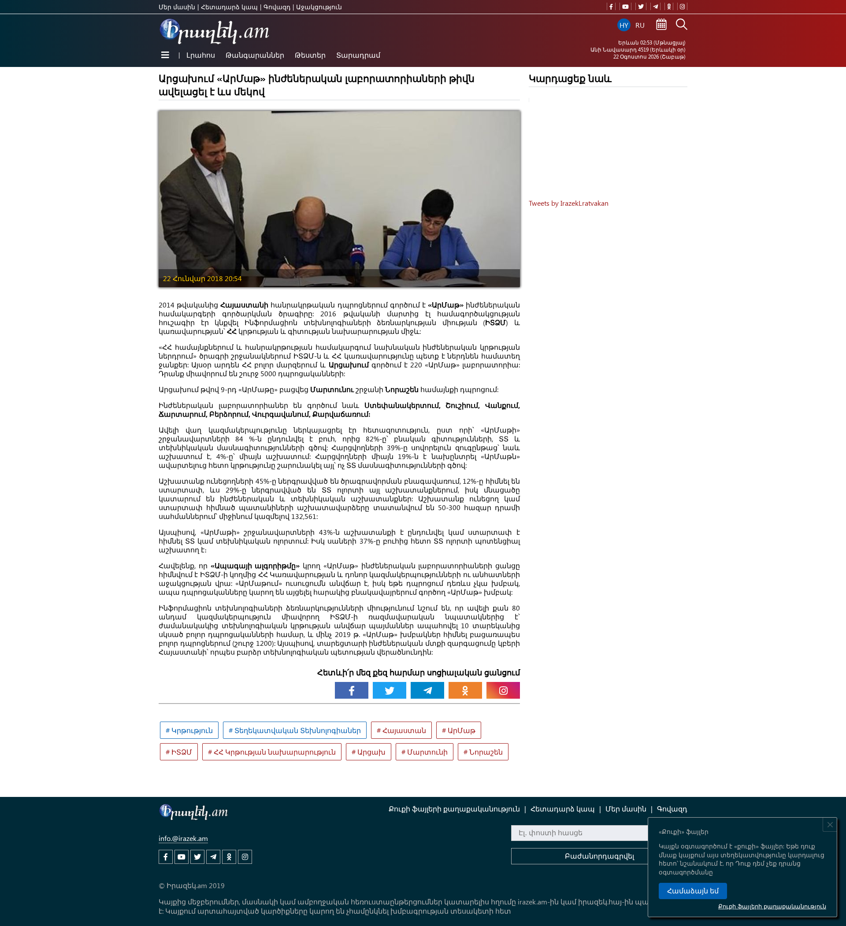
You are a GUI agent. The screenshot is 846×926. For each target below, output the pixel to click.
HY (624, 25)
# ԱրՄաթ (458, 730)
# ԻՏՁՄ (179, 751)
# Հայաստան (401, 730)
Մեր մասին (177, 7)
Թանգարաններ (255, 54)
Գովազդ (276, 7)
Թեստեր (310, 54)
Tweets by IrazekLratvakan (569, 202)
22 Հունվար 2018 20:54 (202, 278)
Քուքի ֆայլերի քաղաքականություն (772, 906)
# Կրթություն (189, 730)
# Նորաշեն (483, 751)
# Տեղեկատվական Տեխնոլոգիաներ (295, 730)
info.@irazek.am (183, 838)
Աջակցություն (319, 7)
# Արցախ (369, 751)
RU (640, 25)
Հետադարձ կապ (229, 7)
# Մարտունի (424, 751)
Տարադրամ (358, 54)
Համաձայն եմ (693, 891)
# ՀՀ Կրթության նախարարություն (272, 751)
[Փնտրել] (681, 25)
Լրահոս (200, 54)
